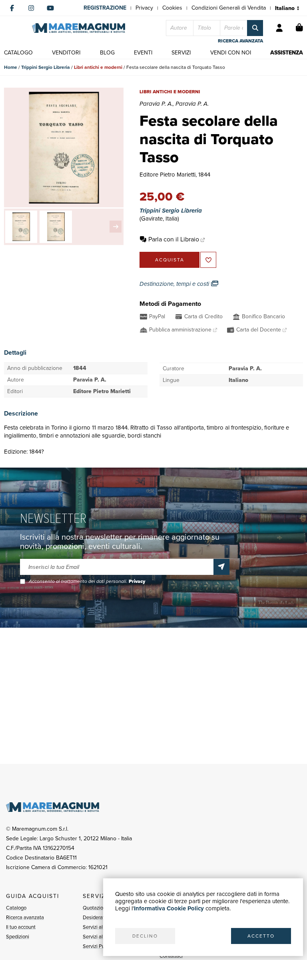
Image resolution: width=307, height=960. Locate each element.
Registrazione (105, 8)
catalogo (18, 52)
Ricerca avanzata (25, 917)
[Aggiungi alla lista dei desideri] (208, 260)
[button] (116, 227)
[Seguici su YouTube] (50, 8)
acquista (169, 259)
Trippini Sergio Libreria (45, 67)
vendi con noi (230, 52)
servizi (181, 52)
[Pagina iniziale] (78, 28)
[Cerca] (255, 28)
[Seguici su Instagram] (31, 8)
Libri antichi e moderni (98, 67)
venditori (66, 52)
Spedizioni (17, 936)
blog (107, 52)
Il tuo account (21, 927)
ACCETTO (261, 936)
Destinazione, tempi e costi (175, 284)
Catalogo (16, 908)
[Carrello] (299, 28)
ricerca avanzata (240, 40)
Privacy (144, 8)
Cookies (172, 8)
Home (10, 67)
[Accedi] (279, 28)
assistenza (286, 52)
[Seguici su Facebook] (12, 8)
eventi (143, 52)
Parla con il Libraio (174, 239)
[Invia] (221, 567)
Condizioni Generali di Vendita (228, 8)
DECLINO (145, 936)
